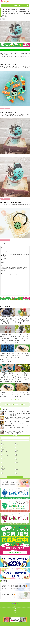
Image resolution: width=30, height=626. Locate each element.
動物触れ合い (17, 450)
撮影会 (16, 459)
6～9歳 (17, 444)
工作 (2, 450)
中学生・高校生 (4, 447)
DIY (16, 463)
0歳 (2, 443)
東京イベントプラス (5, 1)
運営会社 (15, 608)
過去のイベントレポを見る (5, 455)
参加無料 (3, 469)
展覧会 (16, 455)
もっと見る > (15, 399)
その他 (16, 454)
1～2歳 (17, 443)
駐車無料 (17, 469)
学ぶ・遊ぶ (3, 458)
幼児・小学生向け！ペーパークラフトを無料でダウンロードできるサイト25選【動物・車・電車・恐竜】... (17, 413)
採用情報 (15, 612)
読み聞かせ (3, 459)
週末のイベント (22, 404)
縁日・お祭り (17, 451)
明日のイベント (15, 404)
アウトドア (3, 462)
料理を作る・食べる (4, 451)
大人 (16, 447)
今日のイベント (7, 404)
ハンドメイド (3, 463)
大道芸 (2, 473)
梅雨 (16, 473)
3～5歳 (3, 444)
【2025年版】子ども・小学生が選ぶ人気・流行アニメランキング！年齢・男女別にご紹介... (17, 427)
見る (16, 458)
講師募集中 (15, 610)
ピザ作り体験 (17, 472)
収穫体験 (17, 462)
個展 (2, 466)
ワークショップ (4, 454)
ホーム (15, 606)
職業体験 (3, 472)
